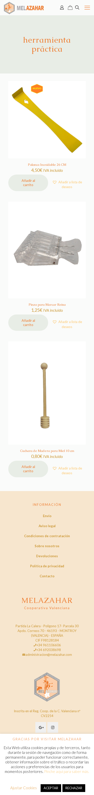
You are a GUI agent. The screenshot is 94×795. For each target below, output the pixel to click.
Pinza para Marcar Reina (47, 304)
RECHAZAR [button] (73, 788)
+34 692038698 (48, 650)
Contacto (47, 576)
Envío (47, 516)
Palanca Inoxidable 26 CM (47, 165)
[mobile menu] (87, 7)
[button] (67, 184)
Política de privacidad (47, 566)
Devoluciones (47, 556)
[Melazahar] (24, 7)
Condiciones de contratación (47, 536)
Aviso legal (47, 526)
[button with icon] (40, 727)
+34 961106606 (48, 645)
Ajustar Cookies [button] (23, 787)
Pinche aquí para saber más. (66, 771)
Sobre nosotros (47, 546)
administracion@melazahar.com (49, 655)
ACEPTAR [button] (51, 788)
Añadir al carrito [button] (28, 182)
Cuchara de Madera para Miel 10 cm (47, 451)
